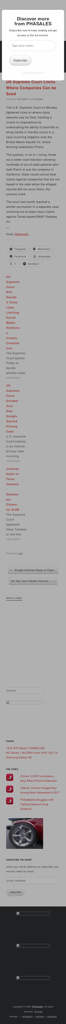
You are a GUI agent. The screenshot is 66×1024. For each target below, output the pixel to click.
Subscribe (20, 60)
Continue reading (33, 72)
